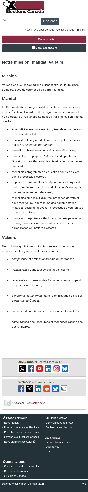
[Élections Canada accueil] (24, 13)
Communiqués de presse (60, 423)
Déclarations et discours (59, 427)
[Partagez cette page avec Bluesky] (55, 391)
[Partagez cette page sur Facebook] (21, 391)
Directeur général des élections (21, 427)
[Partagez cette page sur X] (29, 391)
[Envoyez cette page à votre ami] (64, 391)
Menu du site (45, 39)
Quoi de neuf (53, 447)
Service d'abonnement (58, 442)
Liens (49, 451)
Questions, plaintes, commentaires (23, 466)
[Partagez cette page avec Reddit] (46, 391)
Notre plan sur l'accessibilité (19, 441)
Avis (83, 483)
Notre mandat (11, 423)
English (81, 29)
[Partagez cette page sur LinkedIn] (38, 391)
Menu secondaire (46, 47)
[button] (50, 21)
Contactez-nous (65, 29)
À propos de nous (44, 29)
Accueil (28, 29)
